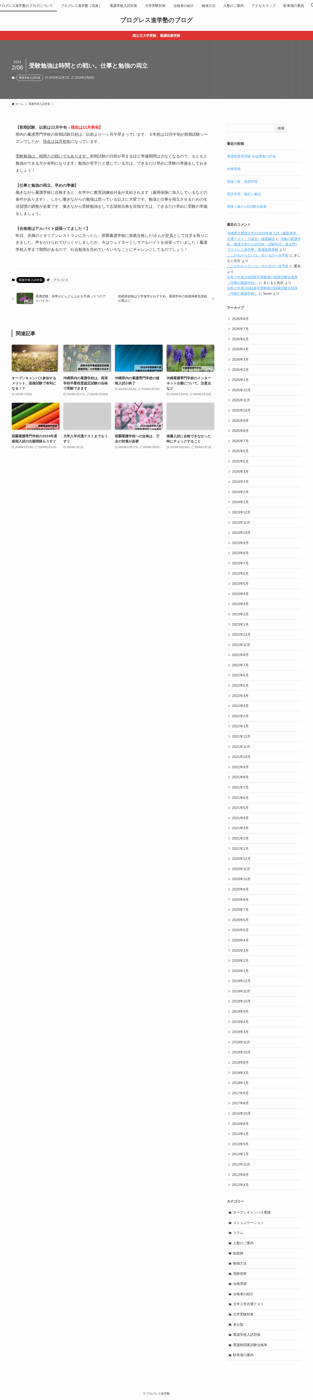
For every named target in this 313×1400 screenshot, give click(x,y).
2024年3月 (240, 482)
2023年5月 (240, 583)
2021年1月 (240, 849)
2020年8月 (240, 899)
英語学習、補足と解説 (244, 194)
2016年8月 (240, 1124)
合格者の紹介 (243, 1294)
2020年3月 (240, 950)
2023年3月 (240, 604)
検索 (281, 128)
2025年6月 (240, 451)
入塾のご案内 (243, 1243)
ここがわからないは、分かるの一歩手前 (258, 255)
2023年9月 (240, 543)
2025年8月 (240, 431)
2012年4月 (240, 1185)
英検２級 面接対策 (242, 181)
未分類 (238, 1325)
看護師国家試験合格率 (250, 1345)
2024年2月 (240, 492)
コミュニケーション (248, 1223)
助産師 (238, 1253)
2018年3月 (240, 1073)
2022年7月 (240, 665)
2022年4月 (240, 696)
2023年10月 (241, 533)
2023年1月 (240, 624)
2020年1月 (240, 971)
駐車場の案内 (243, 1355)
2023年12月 (241, 512)
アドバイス (61, 280)
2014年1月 (240, 1134)
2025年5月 (240, 461)
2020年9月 (240, 889)
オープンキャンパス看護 (252, 1212)
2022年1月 (240, 726)
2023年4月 (240, 594)
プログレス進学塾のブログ (156, 20)
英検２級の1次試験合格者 (247, 206)
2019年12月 (241, 981)
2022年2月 (240, 716)
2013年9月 (240, 1144)
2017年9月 (240, 1093)
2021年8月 (240, 777)
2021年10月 (241, 757)
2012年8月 (240, 1175)
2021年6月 (240, 798)
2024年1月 (240, 502)
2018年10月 (241, 1052)
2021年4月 (240, 818)
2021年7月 (240, 787)
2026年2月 (240, 370)
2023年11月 (241, 522)
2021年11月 (241, 747)
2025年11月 (241, 400)
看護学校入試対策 (29, 77)
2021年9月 (240, 767)
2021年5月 (240, 808)
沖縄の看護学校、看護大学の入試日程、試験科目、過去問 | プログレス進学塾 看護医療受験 (264, 244)
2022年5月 (240, 685)
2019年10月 (241, 1001)
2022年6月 (240, 675)
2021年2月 (240, 838)
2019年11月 (241, 991)
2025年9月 (240, 421)
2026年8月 (240, 319)
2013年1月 (240, 1154)
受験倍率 (240, 1274)
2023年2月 (240, 614)
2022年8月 (240, 655)
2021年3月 (240, 828)
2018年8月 (240, 1062)
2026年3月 (240, 359)
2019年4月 (240, 1022)
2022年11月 (241, 645)
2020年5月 (240, 930)
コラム (238, 1233)
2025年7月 (240, 441)
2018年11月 (241, 1042)
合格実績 (234, 169)
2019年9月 (240, 1011)
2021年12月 (241, 736)
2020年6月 (240, 920)
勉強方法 (240, 1263)
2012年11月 (241, 1164)
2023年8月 (240, 553)
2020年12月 (241, 859)
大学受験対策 (243, 1314)
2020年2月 (240, 960)
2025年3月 (240, 472)
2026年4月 (240, 349)
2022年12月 (241, 634)
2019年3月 (240, 1032)
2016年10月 (241, 1113)
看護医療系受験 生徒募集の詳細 (251, 156)
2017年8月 (240, 1103)
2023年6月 (240, 573)
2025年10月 (241, 410)
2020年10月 (241, 879)
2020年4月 (240, 940)
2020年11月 (241, 869)
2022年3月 (240, 706)
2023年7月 (240, 563)
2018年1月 (240, 1083)
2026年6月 (240, 339)
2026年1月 (240, 380)
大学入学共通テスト (248, 1304)
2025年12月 (241, 390)
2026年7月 (240, 329)
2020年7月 (240, 910)
